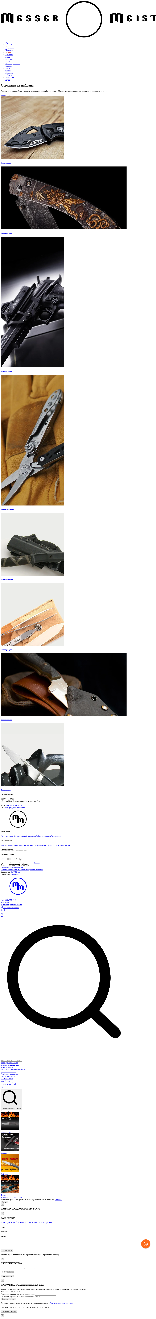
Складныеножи (9, 60)
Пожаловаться (64, 845)
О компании (31, 836)
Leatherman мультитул (9, 1074)
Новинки (9, 50)
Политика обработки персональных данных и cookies (22, 870)
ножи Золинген (7, 1067)
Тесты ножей (56, 836)
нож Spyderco (6, 1081)
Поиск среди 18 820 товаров (11, 1108)
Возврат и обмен (52, 845)
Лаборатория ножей (43, 836)
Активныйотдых (9, 78)
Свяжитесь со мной (8, 1299)
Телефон (4, 1292)
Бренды (11, 48)
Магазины (5, 905)
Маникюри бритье (9, 74)
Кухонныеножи (9, 56)
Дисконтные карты (31, 845)
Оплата (21, 845)
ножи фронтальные (8, 1072)
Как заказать (6, 845)
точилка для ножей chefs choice (13, 1069)
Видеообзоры (6, 1132)
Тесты (3, 1195)
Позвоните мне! (7, 1276)
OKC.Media (15, 872)
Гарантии (42, 845)
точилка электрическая (10, 1065)
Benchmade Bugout (8, 1076)
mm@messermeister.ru (14, 805)
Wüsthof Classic (7, 1079)
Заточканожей (8, 69)
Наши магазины (7, 836)
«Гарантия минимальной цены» (61, 1303)
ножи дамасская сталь (9, 1063)
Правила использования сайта (12, 867)
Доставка (14, 845)
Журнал (4, 1153)
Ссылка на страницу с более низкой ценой (17, 1296)
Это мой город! (7, 1250)
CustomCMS (15, 874)
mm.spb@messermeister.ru (15, 807)
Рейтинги (4, 1174)
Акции (8, 52)
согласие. (58, 1200)
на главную (5, 95)
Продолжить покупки (9, 1311)
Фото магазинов (19, 836)
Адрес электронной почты (11, 1294)
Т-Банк (37, 863)
